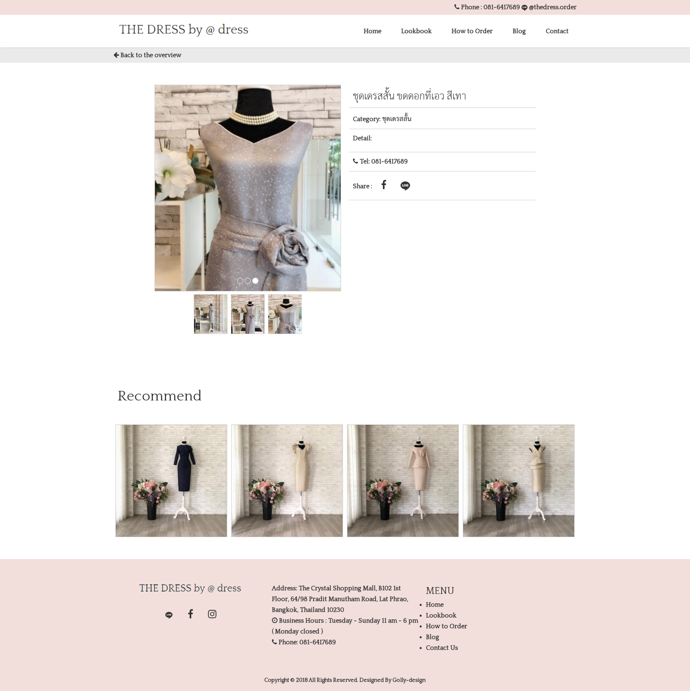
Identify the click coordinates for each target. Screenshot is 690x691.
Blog (519, 31)
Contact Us (442, 647)
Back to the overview (150, 55)
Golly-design (409, 680)
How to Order (472, 31)
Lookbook (416, 31)
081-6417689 (502, 7)
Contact (557, 31)
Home (372, 31)
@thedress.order (552, 7)
